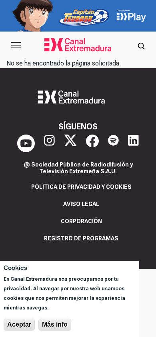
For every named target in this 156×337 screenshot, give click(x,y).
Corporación (81, 221)
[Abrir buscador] (141, 45)
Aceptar (19, 324)
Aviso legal (81, 204)
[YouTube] (26, 143)
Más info (55, 324)
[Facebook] (92, 143)
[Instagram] (49, 143)
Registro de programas (81, 238)
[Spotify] (113, 143)
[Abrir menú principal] (16, 45)
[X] (70, 143)
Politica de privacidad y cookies (81, 187)
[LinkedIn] (133, 143)
